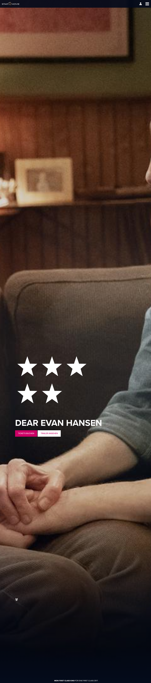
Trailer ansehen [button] (49, 433)
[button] (147, 4)
